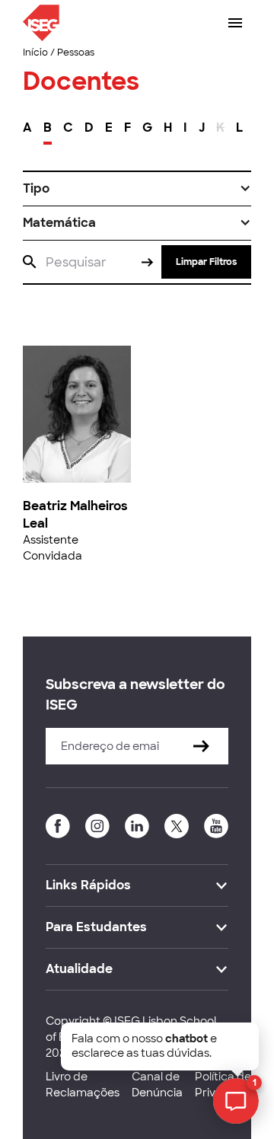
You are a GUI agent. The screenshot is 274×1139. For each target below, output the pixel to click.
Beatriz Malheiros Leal (75, 514)
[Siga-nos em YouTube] (216, 826)
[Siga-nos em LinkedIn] (137, 826)
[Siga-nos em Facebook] (58, 826)
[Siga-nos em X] (176, 826)
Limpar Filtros (206, 262)
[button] (137, 189)
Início (35, 52)
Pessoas (75, 52)
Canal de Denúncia (157, 1084)
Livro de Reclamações (82, 1084)
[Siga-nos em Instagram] (97, 826)
